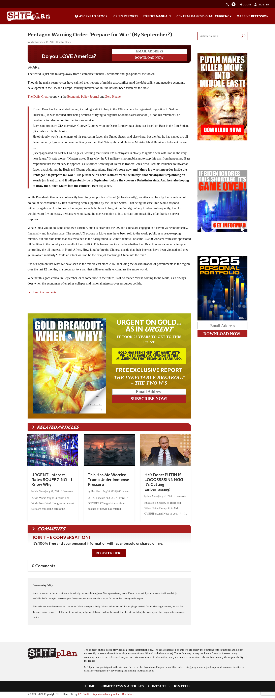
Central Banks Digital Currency (204, 16)
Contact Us (159, 686)
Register (263, 4)
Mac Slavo (36, 42)
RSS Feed (182, 686)
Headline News (63, 42)
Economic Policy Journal (83, 96)
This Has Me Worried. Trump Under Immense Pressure (108, 479)
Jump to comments (44, 292)
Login (247, 4)
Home (90, 686)
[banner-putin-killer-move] (222, 139)
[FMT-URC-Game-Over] (222, 231)
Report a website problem (106, 694)
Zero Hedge (113, 96)
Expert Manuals (157, 16)
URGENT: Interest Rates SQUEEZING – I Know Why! (51, 479)
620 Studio (84, 694)
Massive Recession (253, 16)
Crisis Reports (125, 16)
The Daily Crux (38, 96)
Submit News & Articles (122, 686)
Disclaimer (128, 694)
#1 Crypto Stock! (93, 16)
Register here (109, 553)
